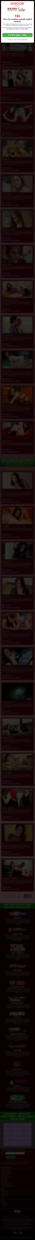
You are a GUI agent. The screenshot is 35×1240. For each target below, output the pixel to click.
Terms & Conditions (26, 27)
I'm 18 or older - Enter (17, 35)
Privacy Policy (24, 29)
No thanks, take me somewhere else (17, 39)
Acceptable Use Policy (12, 29)
